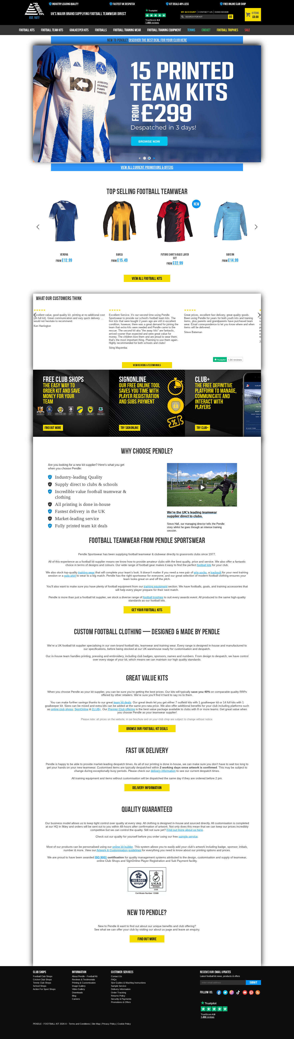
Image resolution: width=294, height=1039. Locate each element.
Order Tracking (118, 992)
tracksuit (216, 572)
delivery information (163, 770)
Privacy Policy (109, 1024)
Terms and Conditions (79, 1024)
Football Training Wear (127, 30)
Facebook (219, 992)
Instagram (232, 992)
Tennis (191, 30)
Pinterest (251, 992)
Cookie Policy (124, 1024)
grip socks (200, 572)
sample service (188, 836)
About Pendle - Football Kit (84, 976)
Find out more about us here (185, 830)
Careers (76, 999)
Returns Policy (118, 996)
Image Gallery (79, 986)
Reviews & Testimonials (83, 979)
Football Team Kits (52, 30)
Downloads (77, 992)
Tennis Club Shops (42, 983)
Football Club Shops (42, 976)
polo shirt (70, 575)
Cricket (206, 30)
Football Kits (27, 30)
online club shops (62, 709)
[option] (64, 237)
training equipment (155, 586)
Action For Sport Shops (44, 989)
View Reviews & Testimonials (147, 364)
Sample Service (118, 986)
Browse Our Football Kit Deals (147, 728)
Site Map (96, 1024)
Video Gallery (78, 989)
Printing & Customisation (84, 983)
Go (230, 16)
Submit (253, 982)
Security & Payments (121, 999)
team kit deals (122, 702)
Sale (247, 30)
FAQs (114, 979)
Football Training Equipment (164, 30)
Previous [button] (38, 227)
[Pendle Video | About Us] (202, 490)
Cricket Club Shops (42, 979)
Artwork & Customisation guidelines (119, 850)
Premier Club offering (121, 709)
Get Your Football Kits (147, 610)
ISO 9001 (101, 857)
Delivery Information (147, 787)
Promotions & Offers (121, 1002)
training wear (86, 572)
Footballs (101, 30)
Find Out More (147, 939)
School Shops (39, 986)
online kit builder (122, 846)
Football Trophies (227, 30)
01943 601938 (221, 12)
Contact (205, 12)
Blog (74, 996)
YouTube (245, 992)
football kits (204, 565)
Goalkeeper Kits (79, 30)
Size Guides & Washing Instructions (128, 983)
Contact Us (116, 976)
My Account (188, 12)
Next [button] (256, 227)
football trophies (153, 597)
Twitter (225, 992)
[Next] (155, 158)
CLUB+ (96, 709)
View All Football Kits (147, 278)
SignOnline (81, 709)
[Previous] (139, 158)
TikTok (238, 992)
